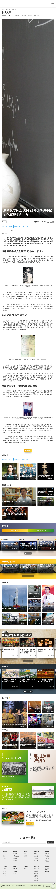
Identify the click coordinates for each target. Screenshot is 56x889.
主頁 (3, 9)
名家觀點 (5, 730)
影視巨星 (36, 15)
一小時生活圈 (16, 865)
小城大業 (36, 880)
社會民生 (15, 880)
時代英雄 (4, 15)
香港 (11, 226)
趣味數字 (5, 787)
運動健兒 (30, 15)
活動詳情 (30, 823)
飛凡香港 (15, 862)
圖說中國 (31, 617)
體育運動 (15, 882)
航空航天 (11, 606)
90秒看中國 (36, 877)
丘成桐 (5, 226)
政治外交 (15, 877)
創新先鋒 (17, 15)
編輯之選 (11, 742)
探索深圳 (11, 618)
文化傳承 (4, 877)
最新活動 (47, 880)
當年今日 (2, 756)
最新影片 (5, 666)
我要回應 (28, 450)
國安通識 (44, 618)
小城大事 (23, 15)
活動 (3, 809)
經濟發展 (15, 879)
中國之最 (36, 864)
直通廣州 (15, 867)
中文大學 (25, 226)
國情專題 (22, 473)
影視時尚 (26, 865)
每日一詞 (30, 756)
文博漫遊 (47, 473)
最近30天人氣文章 (8, 562)
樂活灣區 (4, 618)
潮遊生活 (26, 860)
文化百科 (4, 880)
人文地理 (36, 867)
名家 (25, 877)
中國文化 (17, 226)
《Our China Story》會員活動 (35, 812)
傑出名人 (14, 9)
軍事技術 (4, 867)
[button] (25, 553)
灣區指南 (15, 869)
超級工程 (31, 590)
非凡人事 (8, 9)
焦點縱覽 (15, 875)
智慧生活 (4, 862)
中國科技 (4, 606)
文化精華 (40, 473)
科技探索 (4, 869)
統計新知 (31, 605)
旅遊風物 (26, 864)
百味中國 (26, 862)
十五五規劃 (29, 473)
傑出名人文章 (6, 485)
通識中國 (31, 604)
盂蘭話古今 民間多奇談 (17, 635)
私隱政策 (35, 885)
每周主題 (5, 632)
